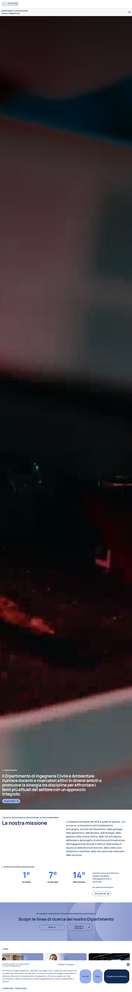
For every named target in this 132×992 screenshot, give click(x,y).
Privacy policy (21, 988)
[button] (128, 964)
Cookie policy (8, 988)
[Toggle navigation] (129, 12)
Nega (97, 976)
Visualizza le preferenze (117, 976)
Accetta (85, 976)
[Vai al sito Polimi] (10, 4)
